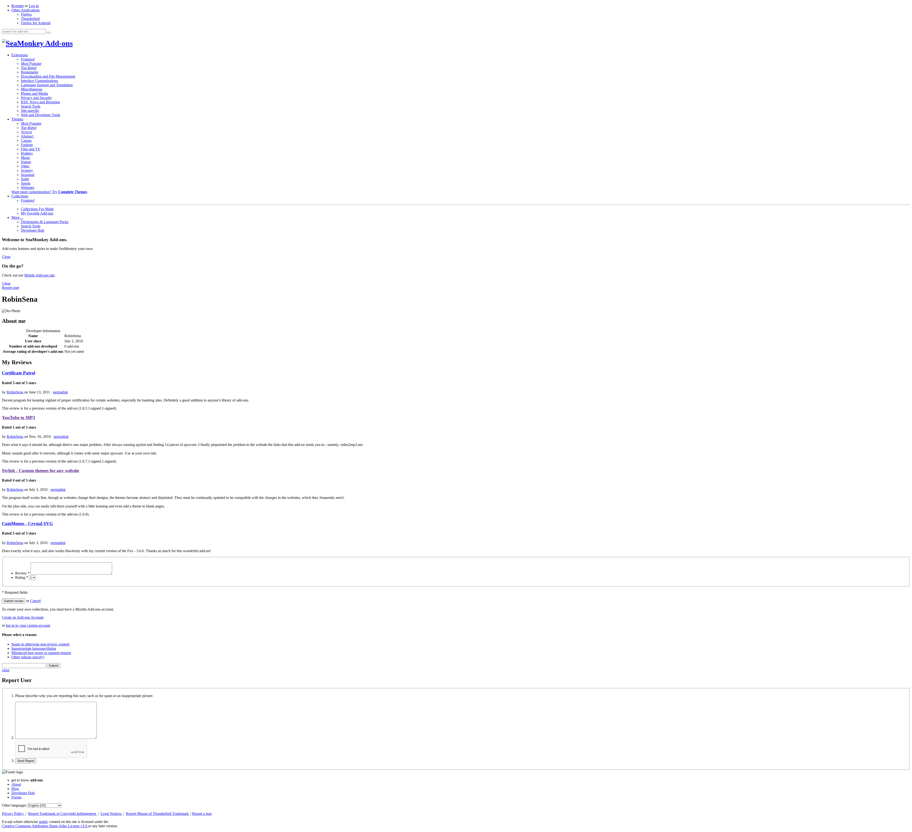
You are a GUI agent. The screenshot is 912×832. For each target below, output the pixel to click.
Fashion (27, 145)
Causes (26, 141)
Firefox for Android (35, 23)
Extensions (19, 55)
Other (25, 166)
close (6, 670)
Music (25, 158)
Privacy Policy (13, 814)
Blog (15, 789)
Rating (21, 577)
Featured (27, 59)
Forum (16, 797)
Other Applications (25, 10)
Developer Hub (32, 230)
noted (43, 822)
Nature (26, 162)
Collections (19, 196)
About (16, 784)
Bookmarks (29, 72)
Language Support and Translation (47, 85)
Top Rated (28, 68)
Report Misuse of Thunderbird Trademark (158, 814)
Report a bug (202, 814)
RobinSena (15, 392)
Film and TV (30, 149)
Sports (25, 183)
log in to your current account (28, 625)
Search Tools (30, 106)
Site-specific (30, 111)
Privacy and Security (36, 98)
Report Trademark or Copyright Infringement (62, 814)
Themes (17, 119)
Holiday (27, 153)
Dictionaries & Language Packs (44, 222)
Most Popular (31, 64)
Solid (25, 179)
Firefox (26, 14)
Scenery (27, 170)
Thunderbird (30, 19)
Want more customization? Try (49, 192)
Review (22, 573)
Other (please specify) (27, 657)
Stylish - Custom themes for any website (40, 470)
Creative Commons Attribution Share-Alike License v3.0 (45, 826)
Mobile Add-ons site (39, 275)
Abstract (27, 136)
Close (6, 257)
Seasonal (27, 175)
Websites (27, 188)
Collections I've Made (37, 209)
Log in (34, 6)
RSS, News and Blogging (40, 102)
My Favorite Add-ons (37, 213)
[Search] (49, 32)
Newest (26, 132)
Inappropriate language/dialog (33, 648)
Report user (10, 288)
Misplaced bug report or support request (41, 653)
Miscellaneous (31, 89)
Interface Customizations (39, 81)
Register (17, 6)
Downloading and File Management (48, 76)
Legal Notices (111, 814)
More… (17, 217)
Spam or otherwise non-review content (40, 644)
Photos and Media (34, 93)
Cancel (35, 601)
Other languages (14, 805)
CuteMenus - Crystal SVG (27, 523)
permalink (60, 392)
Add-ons (58, 43)
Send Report (25, 761)
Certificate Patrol (18, 372)
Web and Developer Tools (40, 115)
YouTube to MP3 (18, 417)
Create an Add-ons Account (22, 617)
